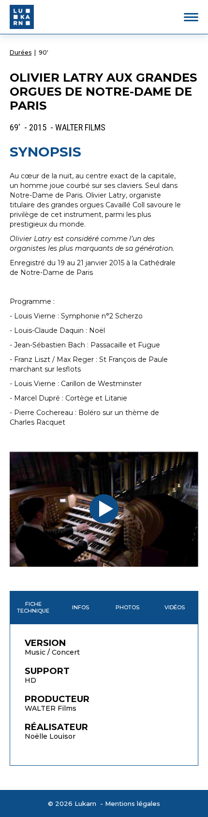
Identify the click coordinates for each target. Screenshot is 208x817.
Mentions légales (132, 803)
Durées (20, 52)
